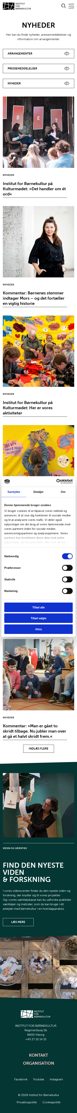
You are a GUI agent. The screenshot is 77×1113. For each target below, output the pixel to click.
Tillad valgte (38, 618)
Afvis (38, 629)
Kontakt (38, 1055)
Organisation (38, 1063)
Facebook (20, 1079)
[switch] (64, 567)
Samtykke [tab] (13, 491)
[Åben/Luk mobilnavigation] (71, 6)
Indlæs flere (38, 748)
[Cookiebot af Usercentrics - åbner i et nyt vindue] (56, 481)
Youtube (38, 1079)
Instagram (56, 1079)
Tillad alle (38, 607)
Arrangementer (20, 53)
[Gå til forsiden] (17, 6)
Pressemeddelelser (22, 68)
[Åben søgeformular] (63, 6)
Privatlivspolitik (27, 1102)
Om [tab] (63, 491)
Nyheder (14, 83)
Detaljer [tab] (38, 491)
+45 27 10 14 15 (35, 1039)
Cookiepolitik (51, 1102)
